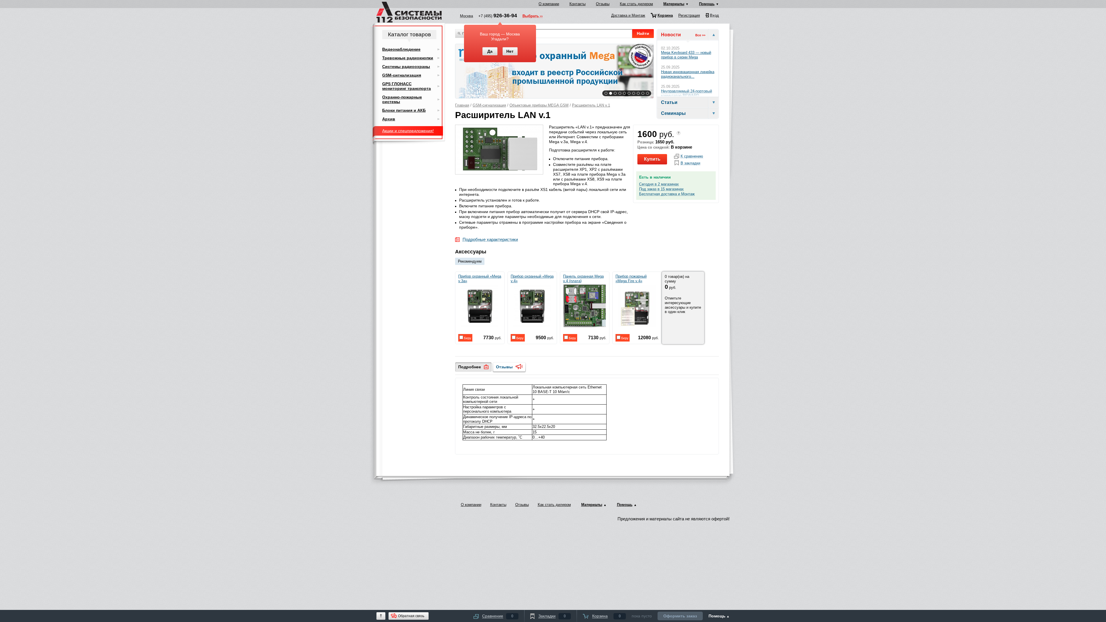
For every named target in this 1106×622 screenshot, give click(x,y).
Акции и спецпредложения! (408, 130)
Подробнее (469, 367)
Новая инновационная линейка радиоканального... (687, 74)
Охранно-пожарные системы (402, 99)
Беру (467, 338)
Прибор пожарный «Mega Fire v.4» (631, 278)
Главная (462, 105)
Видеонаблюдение (401, 49)
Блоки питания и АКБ (404, 110)
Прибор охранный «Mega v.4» (532, 278)
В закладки (690, 163)
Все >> (700, 35)
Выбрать (530, 16)
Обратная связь (411, 616)
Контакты (577, 4)
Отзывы (602, 4)
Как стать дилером (636, 4)
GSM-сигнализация (489, 105)
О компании (549, 4)
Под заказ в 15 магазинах (661, 189)
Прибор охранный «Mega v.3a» (479, 278)
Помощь (707, 4)
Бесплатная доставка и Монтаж (667, 194)
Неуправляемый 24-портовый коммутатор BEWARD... (686, 93)
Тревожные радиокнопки (407, 58)
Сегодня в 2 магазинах (659, 184)
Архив (388, 119)
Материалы (673, 4)
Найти (643, 33)
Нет (510, 51)
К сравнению (692, 156)
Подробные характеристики (490, 240)
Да (490, 51)
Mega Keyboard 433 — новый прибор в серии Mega (686, 54)
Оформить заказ (680, 616)
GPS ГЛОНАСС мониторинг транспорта (406, 86)
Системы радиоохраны (406, 66)
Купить (652, 159)
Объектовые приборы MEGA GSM (539, 105)
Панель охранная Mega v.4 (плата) (583, 278)
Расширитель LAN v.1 (591, 105)
